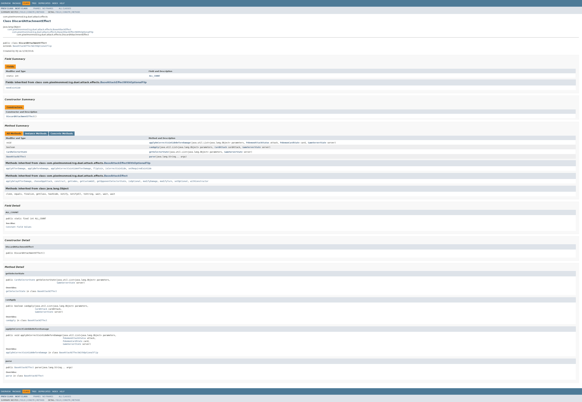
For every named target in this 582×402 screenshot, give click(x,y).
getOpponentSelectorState (111, 181)
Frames (37, 8)
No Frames (47, 8)
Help (62, 3)
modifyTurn (166, 181)
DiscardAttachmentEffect (20, 116)
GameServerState (317, 142)
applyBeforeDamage (38, 168)
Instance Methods (36, 133)
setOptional (181, 181)
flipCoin (98, 168)
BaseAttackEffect (16, 156)
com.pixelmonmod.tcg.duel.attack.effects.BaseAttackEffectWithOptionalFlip (52, 32)
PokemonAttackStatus (257, 142)
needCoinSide (13, 88)
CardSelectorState (16, 152)
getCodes (72, 181)
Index (55, 3)
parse (152, 156)
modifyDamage (150, 181)
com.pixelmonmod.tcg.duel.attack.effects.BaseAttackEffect (39, 29)
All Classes (65, 8)
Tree (34, 3)
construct (59, 181)
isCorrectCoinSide (115, 168)
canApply (154, 147)
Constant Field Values (18, 227)
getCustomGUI (87, 181)
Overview (6, 3)
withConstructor (199, 181)
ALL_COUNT (154, 76)
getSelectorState (159, 152)
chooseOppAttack (43, 181)
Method (40, 12)
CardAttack (221, 147)
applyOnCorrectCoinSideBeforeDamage (169, 142)
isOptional (134, 181)
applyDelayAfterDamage (18, 181)
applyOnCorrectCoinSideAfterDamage (71, 168)
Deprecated (44, 3)
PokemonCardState (289, 142)
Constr (31, 12)
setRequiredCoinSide (139, 168)
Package (16, 3)
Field (22, 12)
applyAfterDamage (15, 168)
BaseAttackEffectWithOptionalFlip (32, 46)
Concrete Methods (62, 133)
